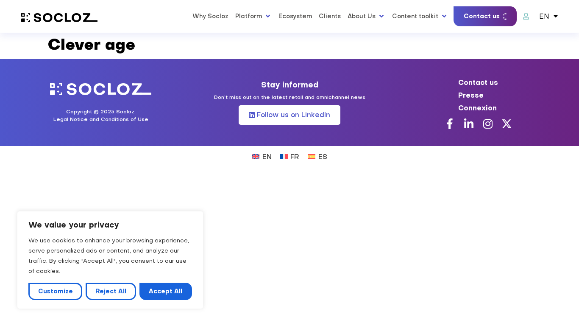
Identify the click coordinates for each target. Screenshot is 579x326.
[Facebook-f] (449, 123)
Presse (471, 95)
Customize (55, 291)
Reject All (110, 291)
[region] (110, 260)
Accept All (165, 291)
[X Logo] (506, 123)
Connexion (477, 107)
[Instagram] (487, 123)
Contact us (478, 82)
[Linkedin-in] (468, 123)
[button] (253, 16)
